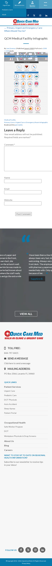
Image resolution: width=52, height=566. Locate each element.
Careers (8, 450)
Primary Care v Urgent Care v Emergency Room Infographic (26, 122)
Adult (4, 14)
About (9, 441)
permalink (18, 125)
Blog (6, 445)
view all (26, 314)
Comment (9, 144)
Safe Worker (13, 427)
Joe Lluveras (11, 48)
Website (8, 200)
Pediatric (10, 395)
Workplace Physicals (20, 436)
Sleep (9, 408)
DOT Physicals (10, 400)
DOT (6, 431)
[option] (26, 263)
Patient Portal (10, 413)
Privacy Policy (26, 563)
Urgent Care (9, 391)
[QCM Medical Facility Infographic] (26, 83)
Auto (10, 404)
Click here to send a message (17, 363)
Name (7, 177)
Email (6, 188)
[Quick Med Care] (26, 22)
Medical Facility (10, 120)
